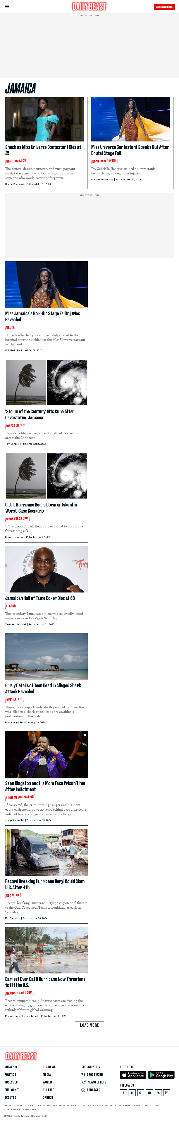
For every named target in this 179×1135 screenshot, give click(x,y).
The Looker (11, 1090)
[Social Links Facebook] (123, 1093)
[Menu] (10, 6)
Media (46, 1074)
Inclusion (124, 1105)
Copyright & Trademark (20, 1109)
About (8, 1105)
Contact (20, 1105)
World (47, 1082)
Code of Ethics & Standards (97, 1105)
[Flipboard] (166, 1093)
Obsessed (11, 1082)
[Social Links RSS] (158, 1093)
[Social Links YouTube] (149, 1093)
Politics (10, 1074)
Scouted (10, 1097)
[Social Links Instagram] (140, 1093)
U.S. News (49, 1067)
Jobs (38, 1105)
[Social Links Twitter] (132, 1093)
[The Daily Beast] (89, 7)
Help (62, 1105)
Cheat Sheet (12, 1067)
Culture (48, 1090)
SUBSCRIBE (164, 7)
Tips (30, 1105)
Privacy (72, 1105)
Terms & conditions (145, 1105)
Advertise (50, 1105)
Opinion (48, 1097)
